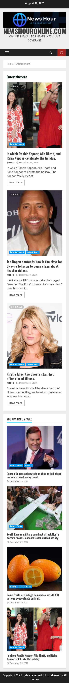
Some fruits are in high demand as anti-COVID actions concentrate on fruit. (34, 569)
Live (61, 52)
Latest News (33, 252)
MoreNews (52, 675)
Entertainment (17, 144)
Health (13, 587)
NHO (11, 162)
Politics (28, 465)
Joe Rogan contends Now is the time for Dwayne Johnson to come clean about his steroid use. (34, 223)
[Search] (51, 53)
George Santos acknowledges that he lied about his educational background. (34, 447)
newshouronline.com (34, 31)
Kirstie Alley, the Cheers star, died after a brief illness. (34, 336)
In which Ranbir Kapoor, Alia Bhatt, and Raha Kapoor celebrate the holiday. (34, 115)
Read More (15, 182)
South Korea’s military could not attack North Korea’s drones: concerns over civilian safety (34, 508)
